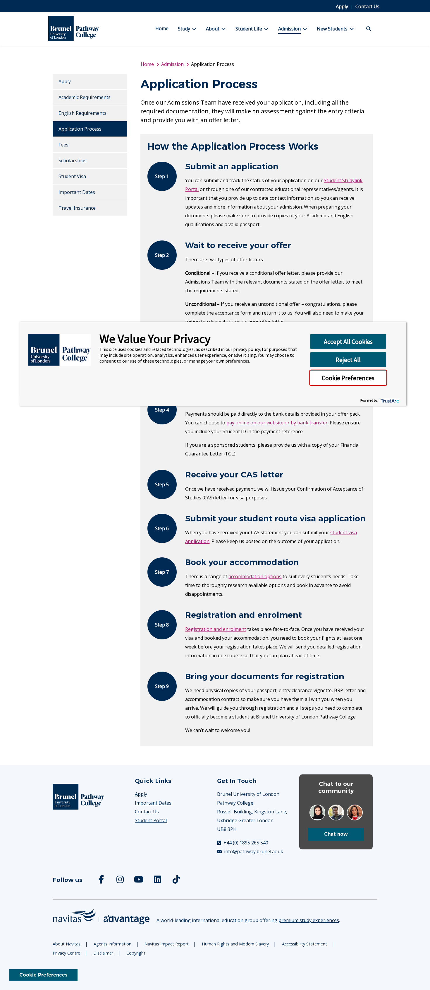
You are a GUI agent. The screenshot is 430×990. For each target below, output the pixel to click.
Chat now (336, 834)
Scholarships (73, 160)
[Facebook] (102, 881)
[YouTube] (139, 881)
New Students (332, 28)
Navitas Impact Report (167, 944)
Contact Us (367, 6)
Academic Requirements (85, 97)
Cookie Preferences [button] (348, 378)
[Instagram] (120, 881)
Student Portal (151, 820)
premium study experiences (308, 920)
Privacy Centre (66, 953)
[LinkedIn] (158, 881)
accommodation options (254, 576)
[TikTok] (176, 881)
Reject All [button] (348, 360)
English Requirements (82, 113)
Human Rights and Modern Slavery (235, 944)
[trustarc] (389, 400)
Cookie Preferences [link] (43, 975)
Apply (342, 6)
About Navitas (66, 944)
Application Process (80, 129)
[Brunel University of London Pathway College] (84, 28)
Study (184, 28)
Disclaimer (103, 953)
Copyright (135, 953)
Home (161, 28)
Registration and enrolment (215, 629)
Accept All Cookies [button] (348, 341)
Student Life (248, 28)
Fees (63, 144)
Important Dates (77, 192)
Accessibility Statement (304, 944)
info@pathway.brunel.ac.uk (253, 851)
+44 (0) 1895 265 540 (245, 842)
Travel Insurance (77, 208)
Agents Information (112, 944)
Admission (289, 28)
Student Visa (72, 176)
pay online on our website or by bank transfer (277, 422)
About (212, 28)
